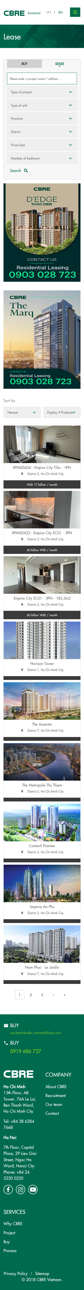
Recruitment (56, 1095)
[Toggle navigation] (75, 12)
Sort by (9, 400)
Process (10, 1250)
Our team (54, 1104)
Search (16, 170)
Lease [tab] (59, 63)
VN (48, 12)
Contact (52, 1113)
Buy (7, 1241)
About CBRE (56, 1086)
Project (9, 1232)
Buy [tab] (24, 63)
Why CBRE (13, 1223)
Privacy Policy (16, 1273)
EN (60, 12)
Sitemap (42, 1273)
